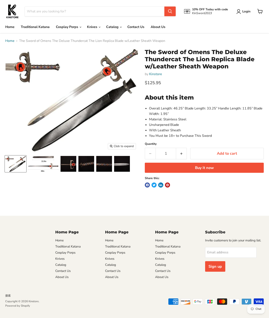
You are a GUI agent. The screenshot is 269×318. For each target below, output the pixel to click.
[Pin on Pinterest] (167, 185)
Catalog (112, 27)
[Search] (170, 11)
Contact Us (135, 27)
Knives (92, 27)
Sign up (215, 266)
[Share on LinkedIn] (160, 185)
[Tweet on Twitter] (154, 185)
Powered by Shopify (17, 306)
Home (10, 27)
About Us (158, 27)
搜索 (8, 296)
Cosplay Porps (67, 27)
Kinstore (155, 74)
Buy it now (204, 167)
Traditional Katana (35, 27)
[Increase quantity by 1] (181, 153)
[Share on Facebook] (147, 185)
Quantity (151, 144)
